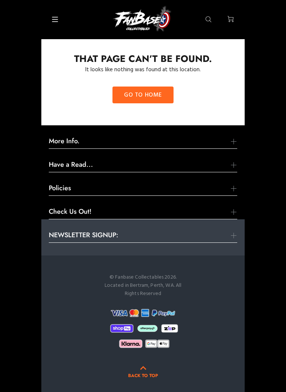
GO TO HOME (143, 95)
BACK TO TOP (143, 375)
